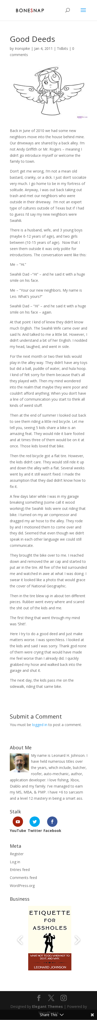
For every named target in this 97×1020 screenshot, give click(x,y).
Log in (15, 861)
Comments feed (23, 877)
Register (17, 853)
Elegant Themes (47, 1006)
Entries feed (20, 869)
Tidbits (62, 48)
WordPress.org (22, 885)
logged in (39, 724)
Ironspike (22, 48)
